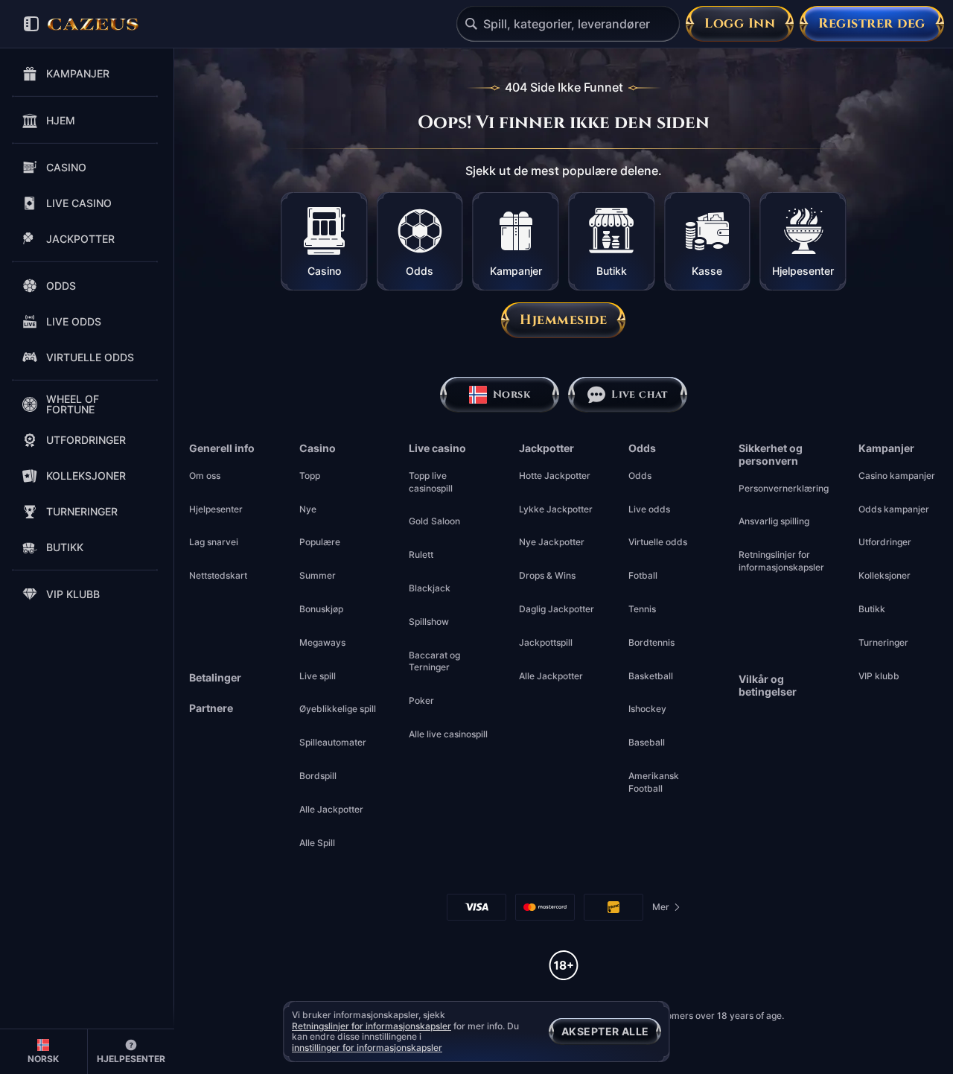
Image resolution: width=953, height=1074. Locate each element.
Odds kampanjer (893, 509)
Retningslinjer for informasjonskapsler (781, 561)
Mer (666, 909)
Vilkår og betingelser (768, 685)
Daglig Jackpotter (556, 608)
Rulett (421, 554)
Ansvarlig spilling (774, 521)
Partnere (211, 708)
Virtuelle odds (657, 541)
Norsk (511, 394)
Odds (639, 475)
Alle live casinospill (448, 734)
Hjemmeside (563, 320)
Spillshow (429, 621)
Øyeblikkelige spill (337, 708)
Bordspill (318, 775)
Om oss (204, 475)
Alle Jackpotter (331, 809)
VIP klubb (878, 675)
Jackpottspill (546, 642)
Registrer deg (871, 23)
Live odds (649, 509)
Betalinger (215, 678)
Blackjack (429, 588)
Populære (319, 541)
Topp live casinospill (431, 482)
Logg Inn (739, 23)
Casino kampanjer (896, 475)
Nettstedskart (218, 575)
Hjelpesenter (216, 509)
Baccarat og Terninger (434, 661)
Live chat (639, 394)
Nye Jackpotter (551, 541)
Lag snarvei (213, 541)
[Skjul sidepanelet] (31, 24)
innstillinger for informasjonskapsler (367, 1048)
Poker (421, 700)
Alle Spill (317, 842)
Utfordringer (884, 541)
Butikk (871, 608)
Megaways (322, 642)
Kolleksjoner (884, 575)
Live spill (317, 675)
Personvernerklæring (784, 488)
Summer (317, 575)
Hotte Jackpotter (554, 475)
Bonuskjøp (321, 608)
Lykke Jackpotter (556, 509)
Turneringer (883, 642)
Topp (309, 475)
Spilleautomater (332, 742)
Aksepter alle (604, 1031)
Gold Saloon (434, 521)
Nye (307, 509)
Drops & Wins (547, 575)
